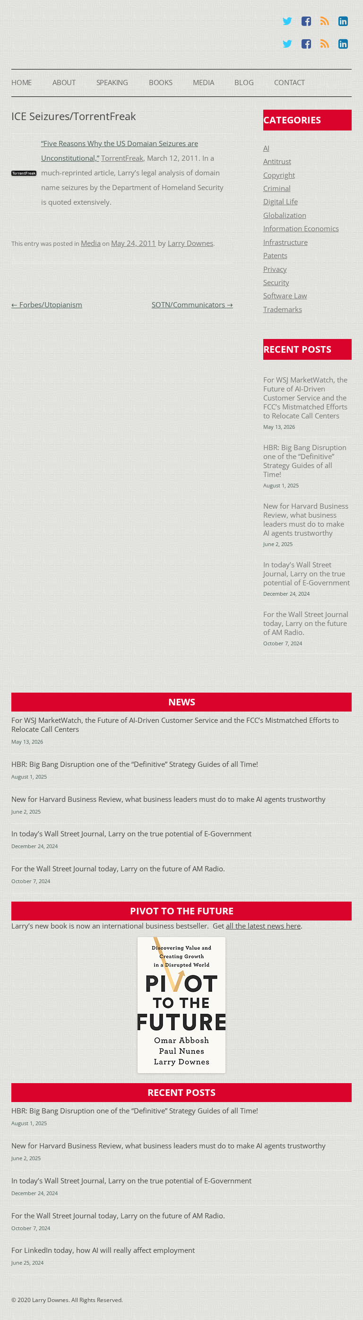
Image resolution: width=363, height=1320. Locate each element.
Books (161, 82)
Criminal (277, 188)
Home (21, 82)
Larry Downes (190, 243)
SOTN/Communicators (192, 305)
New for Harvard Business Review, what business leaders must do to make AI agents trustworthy (305, 519)
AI (266, 148)
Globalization (284, 215)
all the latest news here (263, 926)
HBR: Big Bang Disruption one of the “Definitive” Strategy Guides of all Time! (304, 461)
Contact (289, 82)
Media (203, 82)
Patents (275, 256)
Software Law (285, 296)
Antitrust (277, 161)
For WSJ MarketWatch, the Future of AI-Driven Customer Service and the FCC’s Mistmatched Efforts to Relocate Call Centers (305, 398)
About (64, 82)
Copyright (279, 175)
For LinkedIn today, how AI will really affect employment (103, 1250)
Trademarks (282, 309)
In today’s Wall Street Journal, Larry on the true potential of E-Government (306, 574)
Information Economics (301, 229)
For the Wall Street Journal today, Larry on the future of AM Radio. (305, 623)
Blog (243, 82)
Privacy (275, 269)
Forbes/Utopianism (46, 305)
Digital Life (280, 202)
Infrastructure (285, 242)
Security (276, 282)
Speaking (112, 82)
